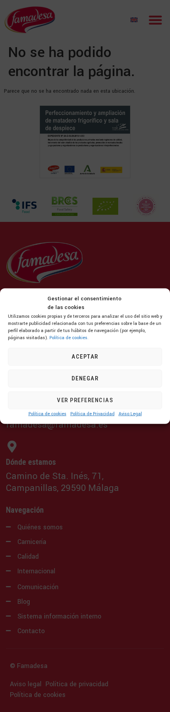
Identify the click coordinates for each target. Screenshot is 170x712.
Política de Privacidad (92, 414)
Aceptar (85, 356)
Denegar (85, 378)
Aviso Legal (130, 414)
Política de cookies (47, 414)
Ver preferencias (85, 400)
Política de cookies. (69, 337)
